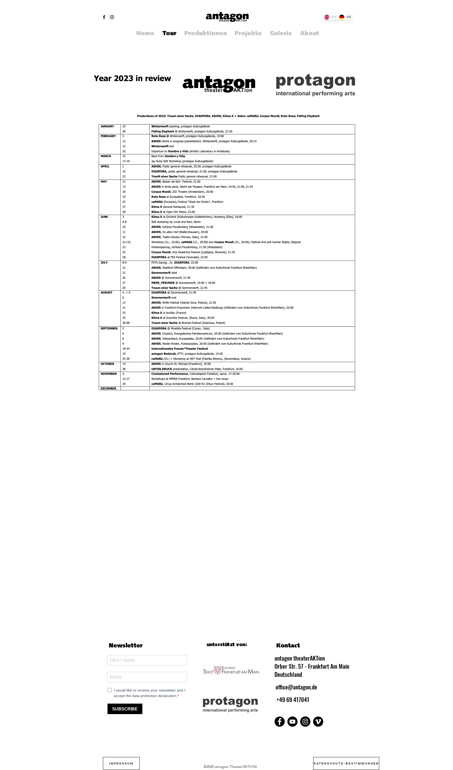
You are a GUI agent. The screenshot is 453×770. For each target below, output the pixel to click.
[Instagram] (112, 17)
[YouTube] (292, 721)
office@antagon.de (296, 687)
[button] (248, 34)
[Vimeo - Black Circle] (318, 721)
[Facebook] (104, 17)
